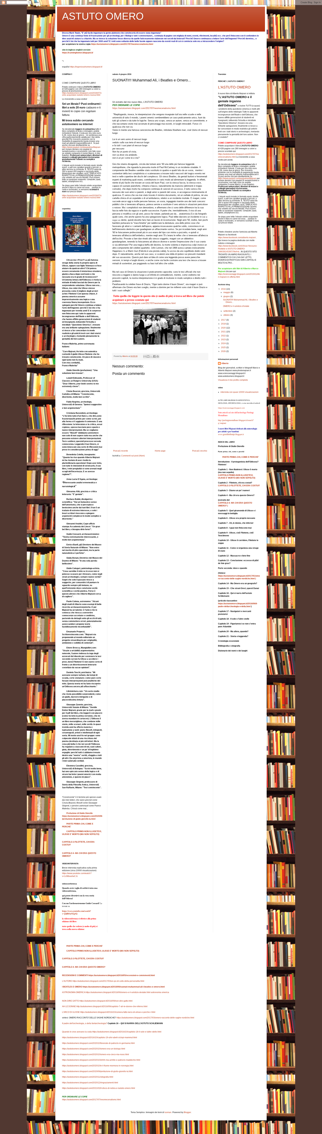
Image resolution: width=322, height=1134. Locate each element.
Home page (160, 451)
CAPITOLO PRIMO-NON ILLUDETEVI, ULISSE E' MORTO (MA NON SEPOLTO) (102, 951)
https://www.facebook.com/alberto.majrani (237, 237)
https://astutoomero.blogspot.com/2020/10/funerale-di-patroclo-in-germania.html (98, 1043)
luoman (168, 1112)
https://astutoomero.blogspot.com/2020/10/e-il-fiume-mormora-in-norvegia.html (97, 1066)
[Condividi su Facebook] (154, 356)
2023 (223, 339)
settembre (228, 311)
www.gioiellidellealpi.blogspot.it (231, 434)
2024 (223, 343)
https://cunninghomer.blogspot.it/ (77, 53)
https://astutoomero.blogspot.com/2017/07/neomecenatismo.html (122, 44)
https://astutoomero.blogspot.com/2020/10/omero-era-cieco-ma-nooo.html (95, 1054)
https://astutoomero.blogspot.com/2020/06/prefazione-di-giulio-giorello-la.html (97, 1071)
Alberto (224, 363)
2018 (223, 324)
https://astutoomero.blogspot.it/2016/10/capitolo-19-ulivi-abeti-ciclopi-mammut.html (99, 1037)
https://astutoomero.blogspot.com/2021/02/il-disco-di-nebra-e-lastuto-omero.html (98, 1088)
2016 (223, 289)
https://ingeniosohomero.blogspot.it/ (86, 67)
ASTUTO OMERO (103, 16)
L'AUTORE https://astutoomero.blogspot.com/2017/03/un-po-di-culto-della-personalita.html (103, 981)
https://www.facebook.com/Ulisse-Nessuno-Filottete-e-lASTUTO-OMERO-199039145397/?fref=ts (237, 249)
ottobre (226, 315)
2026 (223, 351)
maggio (227, 292)
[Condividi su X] (151, 356)
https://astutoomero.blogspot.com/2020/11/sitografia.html (87, 1077)
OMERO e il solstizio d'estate (236, 306)
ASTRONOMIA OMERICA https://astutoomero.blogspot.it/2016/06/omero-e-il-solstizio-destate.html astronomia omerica (115, 992)
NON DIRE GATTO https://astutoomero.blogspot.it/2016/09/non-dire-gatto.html (97, 1001)
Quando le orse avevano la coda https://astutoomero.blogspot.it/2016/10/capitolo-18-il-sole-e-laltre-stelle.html (111, 1032)
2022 (223, 336)
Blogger (187, 1112)
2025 (223, 347)
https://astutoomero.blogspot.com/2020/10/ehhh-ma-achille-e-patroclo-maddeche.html (101, 1060)
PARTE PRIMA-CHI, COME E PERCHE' (240, 457)
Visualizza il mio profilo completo (233, 380)
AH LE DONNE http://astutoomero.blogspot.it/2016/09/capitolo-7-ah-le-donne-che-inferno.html (104, 1006)
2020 (223, 328)
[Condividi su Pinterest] (157, 356)
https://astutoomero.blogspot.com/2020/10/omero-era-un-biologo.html (93, 1049)
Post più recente (120, 451)
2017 (223, 320)
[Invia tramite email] (145, 356)
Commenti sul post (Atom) (133, 456)
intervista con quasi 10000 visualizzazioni (239, 392)
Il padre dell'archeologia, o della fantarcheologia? (112, 1023)
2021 (223, 331)
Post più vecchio (199, 451)
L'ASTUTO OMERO (234, 87)
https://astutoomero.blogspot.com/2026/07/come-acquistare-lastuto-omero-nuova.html (82, 94)
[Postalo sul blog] (148, 356)
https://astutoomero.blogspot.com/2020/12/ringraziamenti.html (90, 1082)
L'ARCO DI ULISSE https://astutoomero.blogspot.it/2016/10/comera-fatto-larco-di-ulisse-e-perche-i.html (108, 1012)
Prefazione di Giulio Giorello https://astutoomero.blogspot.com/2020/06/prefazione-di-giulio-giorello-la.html (82, 816)
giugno (226, 296)
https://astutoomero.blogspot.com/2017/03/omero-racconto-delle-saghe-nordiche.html (155, 1018)
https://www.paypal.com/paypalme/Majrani (81, 147)
